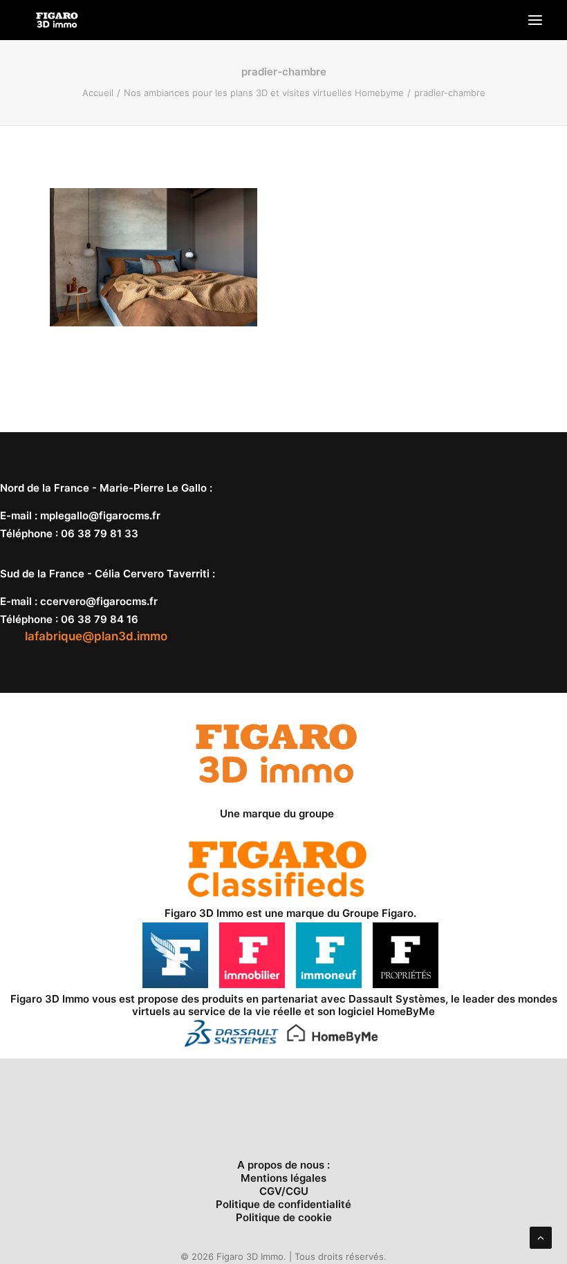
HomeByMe (406, 1011)
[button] (535, 20)
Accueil (97, 92)
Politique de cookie (284, 1217)
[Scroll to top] (541, 1236)
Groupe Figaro (377, 913)
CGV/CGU (283, 1191)
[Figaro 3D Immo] (57, 20)
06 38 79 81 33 (99, 533)
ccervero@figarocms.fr (99, 601)
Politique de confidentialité (283, 1204)
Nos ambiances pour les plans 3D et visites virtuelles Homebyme (264, 92)
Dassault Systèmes (396, 998)
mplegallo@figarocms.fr (100, 515)
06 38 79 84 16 (99, 619)
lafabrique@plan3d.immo (96, 636)
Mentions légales (283, 1177)
